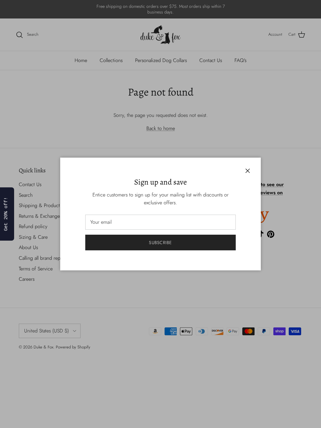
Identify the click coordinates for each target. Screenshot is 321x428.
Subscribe (160, 242)
